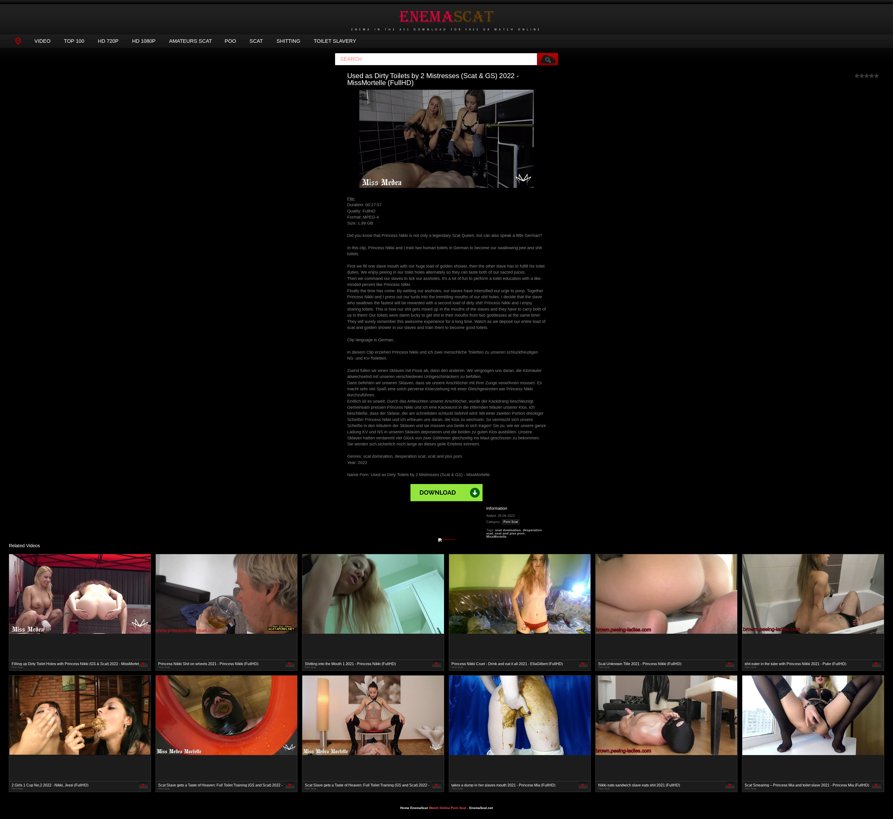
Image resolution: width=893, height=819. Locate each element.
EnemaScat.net (481, 808)
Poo (230, 41)
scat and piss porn (510, 533)
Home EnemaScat (414, 808)
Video (42, 41)
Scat (256, 41)
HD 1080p (144, 41)
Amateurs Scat (190, 41)
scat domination (508, 530)
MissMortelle (496, 536)
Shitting (288, 41)
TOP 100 (74, 41)
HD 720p (108, 41)
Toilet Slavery (335, 41)
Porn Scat (510, 522)
